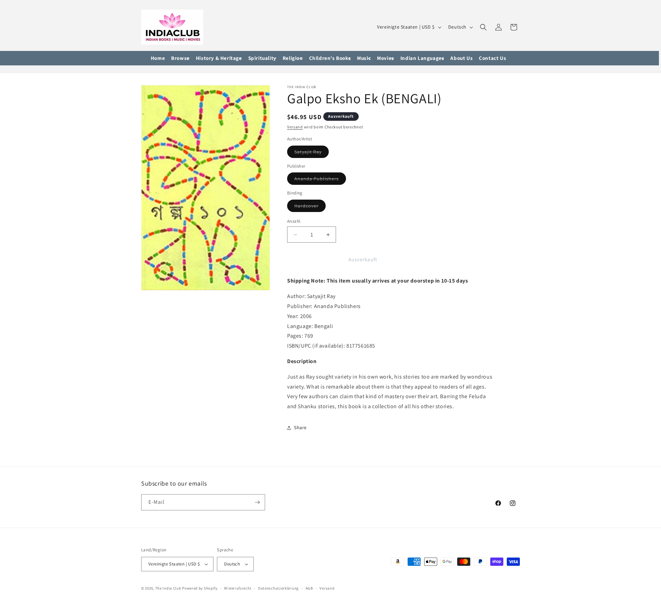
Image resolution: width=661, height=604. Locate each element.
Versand (295, 126)
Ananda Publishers (320, 180)
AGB (309, 588)
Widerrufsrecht (237, 588)
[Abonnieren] (257, 502)
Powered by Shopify (200, 588)
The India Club (168, 588)
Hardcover (310, 207)
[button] (180, 58)
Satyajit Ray (311, 153)
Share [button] (300, 427)
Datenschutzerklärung (278, 588)
